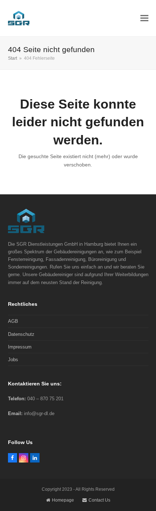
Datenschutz (21, 334)
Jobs (13, 359)
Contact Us (99, 500)
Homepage (63, 500)
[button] (144, 18)
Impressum (20, 347)
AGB (13, 321)
